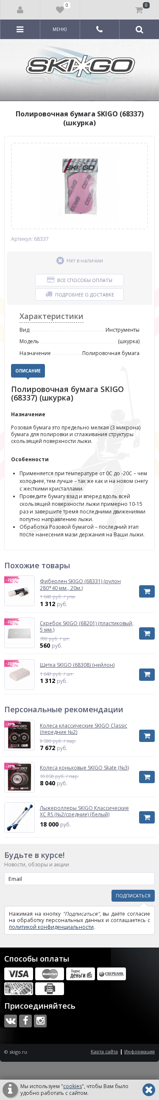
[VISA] (18, 973)
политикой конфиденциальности (51, 927)
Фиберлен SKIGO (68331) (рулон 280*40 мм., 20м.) (80, 584)
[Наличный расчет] (18, 988)
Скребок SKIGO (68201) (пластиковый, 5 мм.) (87, 626)
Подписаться (133, 895)
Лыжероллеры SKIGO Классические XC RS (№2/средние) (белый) (84, 811)
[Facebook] (25, 1021)
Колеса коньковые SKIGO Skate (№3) (84, 767)
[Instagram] (40, 1021)
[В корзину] (147, 591)
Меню (60, 29)
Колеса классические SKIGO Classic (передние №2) (83, 729)
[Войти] (20, 10)
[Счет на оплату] (49, 988)
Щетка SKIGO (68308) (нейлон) (77, 665)
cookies (72, 1086)
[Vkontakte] (10, 1021)
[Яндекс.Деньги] (80, 973)
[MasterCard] (49, 973)
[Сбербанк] (111, 973)
